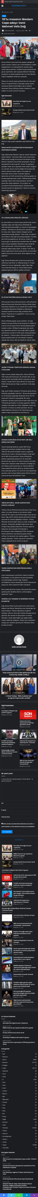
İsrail (3, 1082)
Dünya (4, 1059)
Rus (3, 1113)
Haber (11, 12)
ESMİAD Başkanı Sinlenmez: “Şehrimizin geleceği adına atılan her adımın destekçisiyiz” (24, 967)
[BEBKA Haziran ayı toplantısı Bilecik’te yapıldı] (7, 856)
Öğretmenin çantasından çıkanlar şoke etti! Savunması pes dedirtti (23, 1002)
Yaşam (4, 1145)
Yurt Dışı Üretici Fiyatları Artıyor (24, 915)
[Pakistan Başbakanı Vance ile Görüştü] (7, 943)
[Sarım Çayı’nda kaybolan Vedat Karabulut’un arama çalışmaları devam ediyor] (7, 951)
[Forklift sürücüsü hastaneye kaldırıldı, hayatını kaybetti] (9, 734)
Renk (3, 1111)
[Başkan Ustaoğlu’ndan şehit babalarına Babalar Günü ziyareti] (7, 934)
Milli (3, 1096)
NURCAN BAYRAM (9, 30)
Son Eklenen (19, 840)
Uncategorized (6, 1136)
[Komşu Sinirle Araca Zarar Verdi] (6, 112)
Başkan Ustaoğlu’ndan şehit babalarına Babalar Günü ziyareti (22, 933)
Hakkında (5, 1071)
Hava (4, 1074)
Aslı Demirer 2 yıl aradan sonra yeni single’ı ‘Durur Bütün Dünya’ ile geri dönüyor (24, 893)
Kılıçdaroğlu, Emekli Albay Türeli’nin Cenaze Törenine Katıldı (9, 752)
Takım (4, 1125)
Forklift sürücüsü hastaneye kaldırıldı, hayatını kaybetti (8, 742)
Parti (3, 1105)
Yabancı (4, 1139)
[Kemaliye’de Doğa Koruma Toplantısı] (6, 103)
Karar (4, 1085)
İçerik (4, 1076)
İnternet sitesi (5, 817)
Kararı (4, 1088)
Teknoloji (5, 1128)
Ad (2, 803)
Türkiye (4, 1130)
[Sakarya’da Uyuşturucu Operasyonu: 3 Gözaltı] (28, 734)
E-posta (4, 810)
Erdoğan (4, 1065)
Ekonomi (4, 1062)
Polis (3, 1108)
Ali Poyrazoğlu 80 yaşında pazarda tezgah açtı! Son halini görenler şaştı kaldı (24, 993)
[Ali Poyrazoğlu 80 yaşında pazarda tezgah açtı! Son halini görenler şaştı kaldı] (7, 993)
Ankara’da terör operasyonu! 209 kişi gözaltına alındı (27, 723)
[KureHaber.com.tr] (19, 6)
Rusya (4, 1116)
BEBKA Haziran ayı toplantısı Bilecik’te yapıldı (22, 855)
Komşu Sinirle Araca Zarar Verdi (23, 110)
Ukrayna (4, 1133)
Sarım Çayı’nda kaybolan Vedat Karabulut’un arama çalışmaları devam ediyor (24, 950)
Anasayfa (6, 12)
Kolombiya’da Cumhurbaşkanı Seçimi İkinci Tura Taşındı (23, 958)
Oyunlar (4, 1102)
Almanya (5, 1056)
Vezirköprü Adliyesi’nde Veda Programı (16, 1)
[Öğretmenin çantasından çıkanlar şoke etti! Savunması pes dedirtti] (7, 1002)
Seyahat (4, 1122)
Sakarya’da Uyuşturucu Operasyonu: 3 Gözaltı (28, 741)
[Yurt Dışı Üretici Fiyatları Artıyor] (7, 917)
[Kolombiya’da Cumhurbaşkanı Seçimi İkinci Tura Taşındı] (7, 959)
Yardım (4, 1142)
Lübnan (4, 1091)
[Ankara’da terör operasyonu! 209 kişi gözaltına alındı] (28, 714)
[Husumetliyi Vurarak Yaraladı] (7, 976)
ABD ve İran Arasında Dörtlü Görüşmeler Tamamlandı (27, 762)
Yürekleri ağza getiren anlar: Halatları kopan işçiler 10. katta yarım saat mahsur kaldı (24, 984)
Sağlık (4, 1119)
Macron (4, 1093)
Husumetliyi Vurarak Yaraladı (23, 974)
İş (3, 1079)
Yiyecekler (5, 1147)
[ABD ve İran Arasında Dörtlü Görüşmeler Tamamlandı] (28, 754)
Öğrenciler (5, 1099)
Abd (3, 1054)
